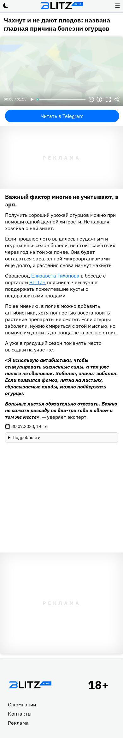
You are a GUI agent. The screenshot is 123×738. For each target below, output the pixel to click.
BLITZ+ (37, 282)
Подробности (26, 437)
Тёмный (5, 5)
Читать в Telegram (62, 116)
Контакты (20, 714)
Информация (99, 99)
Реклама (18, 723)
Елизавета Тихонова (55, 275)
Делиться (117, 99)
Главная (30, 684)
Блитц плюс (61, 5)
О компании (22, 704)
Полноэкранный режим (108, 99)
